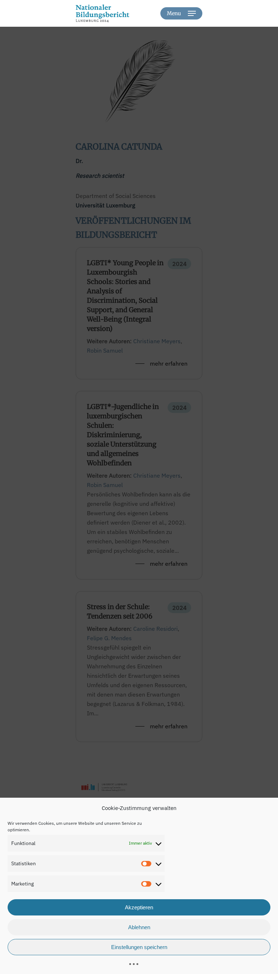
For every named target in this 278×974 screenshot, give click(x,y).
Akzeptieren (139, 907)
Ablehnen (139, 927)
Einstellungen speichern (139, 947)
